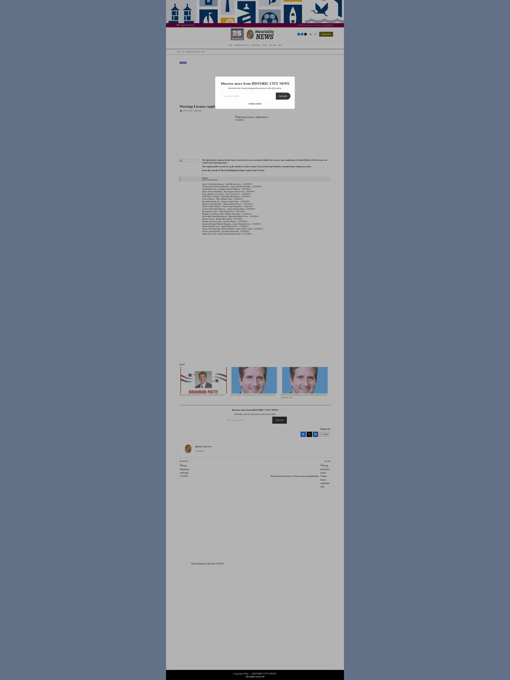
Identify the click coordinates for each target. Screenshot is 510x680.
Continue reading (255, 103)
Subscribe (283, 96)
